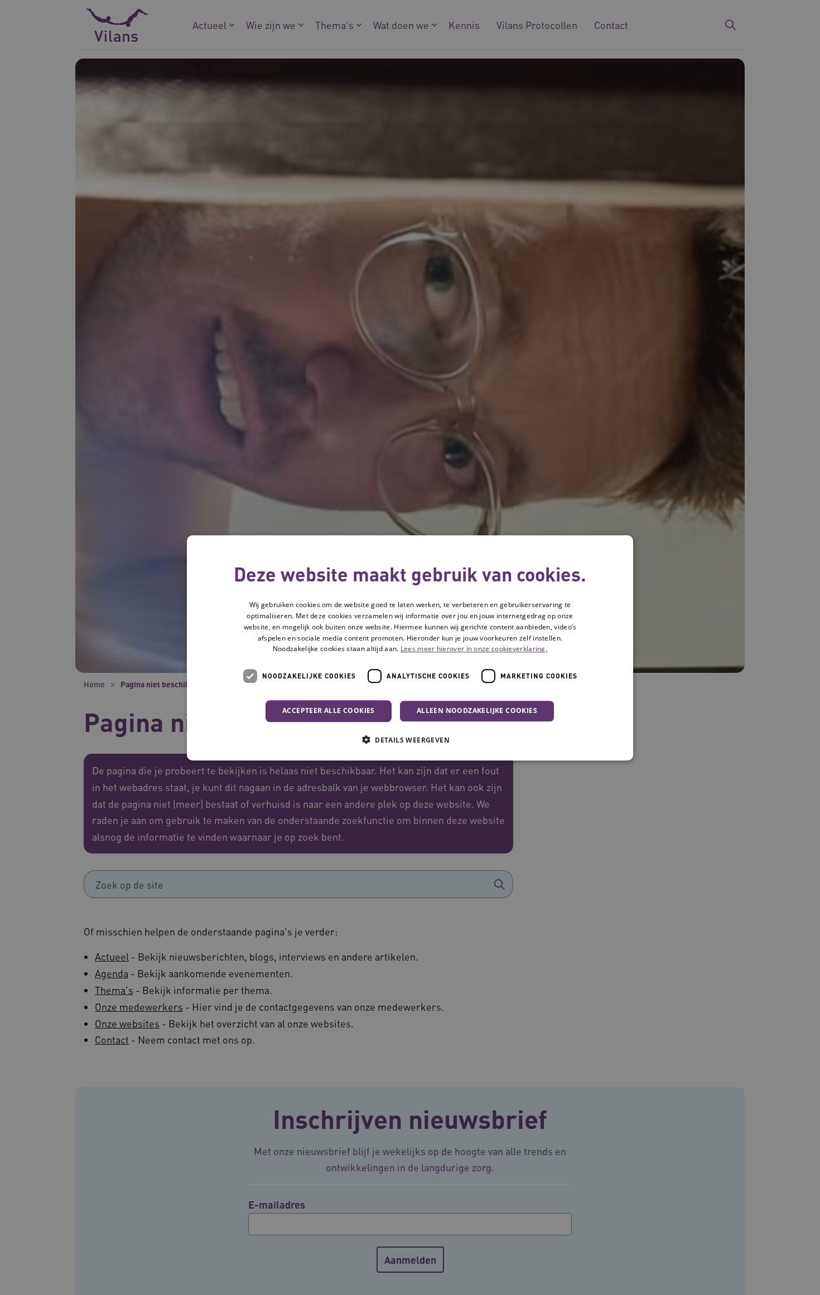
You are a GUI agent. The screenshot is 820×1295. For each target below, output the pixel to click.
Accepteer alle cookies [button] (328, 710)
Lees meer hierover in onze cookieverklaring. (474, 648)
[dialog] (410, 647)
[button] (410, 739)
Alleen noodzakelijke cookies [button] (477, 710)
